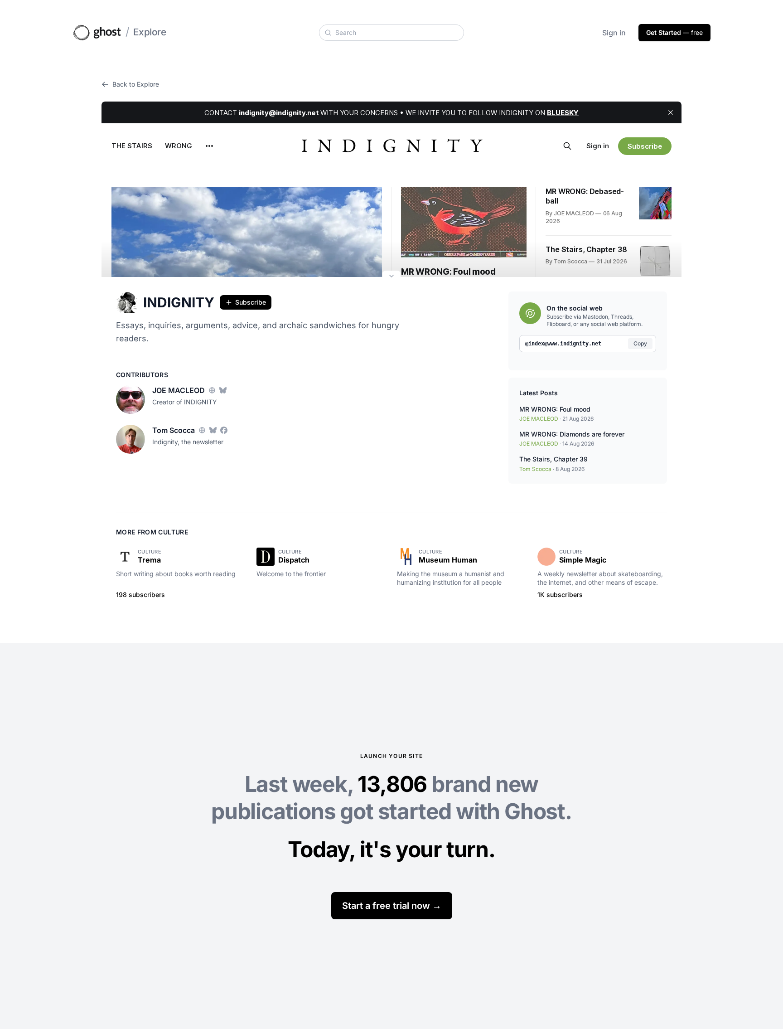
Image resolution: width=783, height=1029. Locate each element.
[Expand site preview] (391, 277)
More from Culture (152, 532)
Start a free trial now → (391, 905)
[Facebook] (223, 430)
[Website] (212, 390)
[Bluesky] (223, 390)
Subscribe (250, 302)
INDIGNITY (178, 302)
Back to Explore (135, 84)
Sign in (614, 32)
